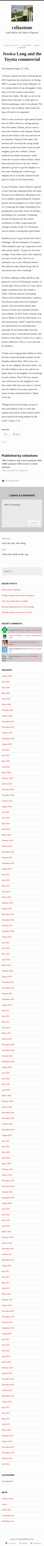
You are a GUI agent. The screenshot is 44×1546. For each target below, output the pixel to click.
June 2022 (6, 948)
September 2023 (8, 863)
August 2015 (7, 1402)
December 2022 (8, 914)
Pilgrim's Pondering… (16, 635)
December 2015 (8, 1379)
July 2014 (5, 1464)
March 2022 (6, 965)
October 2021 (7, 994)
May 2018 (6, 1220)
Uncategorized (12, 480)
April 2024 (6, 829)
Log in (4, 1504)
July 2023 (5, 874)
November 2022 (8, 920)
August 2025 (7, 744)
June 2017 (6, 1277)
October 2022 (7, 925)
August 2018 (7, 1203)
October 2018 (7, 1192)
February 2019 (7, 1169)
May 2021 (6, 1022)
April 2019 (6, 1158)
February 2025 (7, 778)
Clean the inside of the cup (15, 552)
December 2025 (8, 721)
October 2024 (7, 801)
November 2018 (8, 1186)
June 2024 (6, 818)
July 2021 (5, 1010)
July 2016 (5, 1339)
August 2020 (7, 1067)
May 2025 (6, 761)
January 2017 (7, 1305)
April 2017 (6, 1288)
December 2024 (8, 789)
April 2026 (6, 699)
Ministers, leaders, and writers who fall (17, 612)
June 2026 (6, 687)
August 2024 (7, 806)
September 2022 (8, 931)
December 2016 (8, 1311)
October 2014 (7, 1458)
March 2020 (6, 1095)
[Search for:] (22, 571)
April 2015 (6, 1424)
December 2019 (8, 1113)
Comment (34, 523)
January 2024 (7, 846)
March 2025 (6, 772)
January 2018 (7, 1243)
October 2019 (7, 1124)
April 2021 (6, 1028)
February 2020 (7, 1101)
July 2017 (5, 1271)
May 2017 (6, 1283)
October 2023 (7, 857)
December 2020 (8, 1044)
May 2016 (6, 1351)
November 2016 (8, 1317)
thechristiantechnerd (16, 642)
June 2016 (6, 1345)
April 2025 (6, 767)
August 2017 (7, 1266)
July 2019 (5, 1141)
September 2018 (8, 1198)
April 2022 (6, 959)
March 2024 (6, 835)
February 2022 (7, 971)
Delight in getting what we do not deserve (18, 595)
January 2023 (7, 908)
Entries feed (6, 1510)
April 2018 (6, 1226)
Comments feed (8, 1515)
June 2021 (6, 1016)
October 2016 (7, 1322)
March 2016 (6, 1362)
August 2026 (7, 676)
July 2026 (5, 682)
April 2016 (6, 1356)
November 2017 (8, 1249)
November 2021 (8, 988)
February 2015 (7, 1436)
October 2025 (7, 733)
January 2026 (7, 716)
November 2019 (8, 1118)
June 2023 (6, 880)
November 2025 (8, 727)
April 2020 (6, 1090)
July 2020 (5, 1073)
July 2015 (5, 1407)
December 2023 (8, 852)
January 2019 (7, 1175)
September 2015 (8, 1396)
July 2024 (5, 812)
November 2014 (8, 1453)
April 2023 (6, 892)
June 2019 (6, 1146)
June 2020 (6, 1079)
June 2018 (6, 1215)
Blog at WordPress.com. (22, 1539)
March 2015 (6, 1430)
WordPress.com (8, 1521)
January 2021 (7, 1039)
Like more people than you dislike (15, 601)
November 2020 (8, 1050)
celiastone (22, 27)
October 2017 (7, 1254)
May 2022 (6, 954)
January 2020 (7, 1107)
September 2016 (8, 1328)
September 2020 (8, 1061)
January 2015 (7, 1441)
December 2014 (8, 1447)
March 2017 (6, 1294)
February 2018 (7, 1237)
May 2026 (6, 693)
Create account (7, 1498)
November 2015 (8, 1385)
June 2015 (6, 1413)
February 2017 (7, 1300)
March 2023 (6, 897)
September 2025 (8, 738)
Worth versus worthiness (11, 590)
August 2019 (7, 1135)
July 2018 (5, 1209)
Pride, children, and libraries (31, 630)
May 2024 (6, 823)
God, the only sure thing (14, 541)
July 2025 (5, 750)
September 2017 (8, 1260)
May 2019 (6, 1152)
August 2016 (7, 1334)
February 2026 (7, 710)
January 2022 (7, 977)
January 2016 (7, 1373)
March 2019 (6, 1164)
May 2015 (6, 1419)
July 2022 (5, 943)
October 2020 (7, 1056)
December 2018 (8, 1181)
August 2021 (7, 1005)
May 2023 (6, 886)
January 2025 (7, 784)
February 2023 (7, 903)
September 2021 (8, 999)
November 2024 (8, 795)
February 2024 (7, 840)
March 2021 (6, 1033)
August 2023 (7, 869)
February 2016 (7, 1368)
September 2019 (8, 1130)
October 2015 (7, 1390)
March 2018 (6, 1232)
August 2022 (7, 937)
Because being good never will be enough (18, 607)
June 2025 (6, 755)
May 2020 (6, 1084)
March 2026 (6, 704)
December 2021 (8, 982)
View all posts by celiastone (15, 470)
